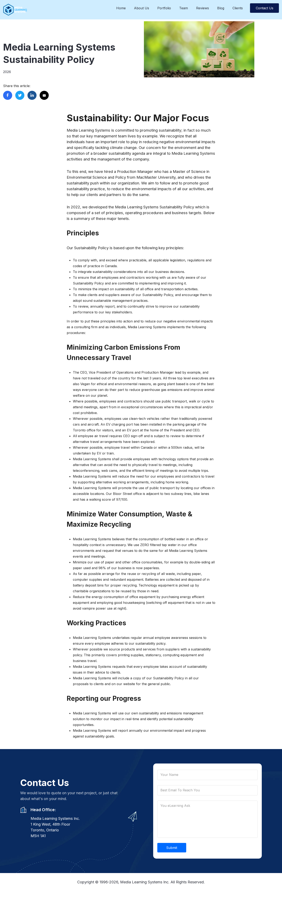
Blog (220, 8)
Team (183, 8)
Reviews (202, 8)
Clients (237, 8)
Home (121, 8)
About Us (141, 8)
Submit (171, 848)
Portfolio (164, 8)
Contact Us (264, 8)
